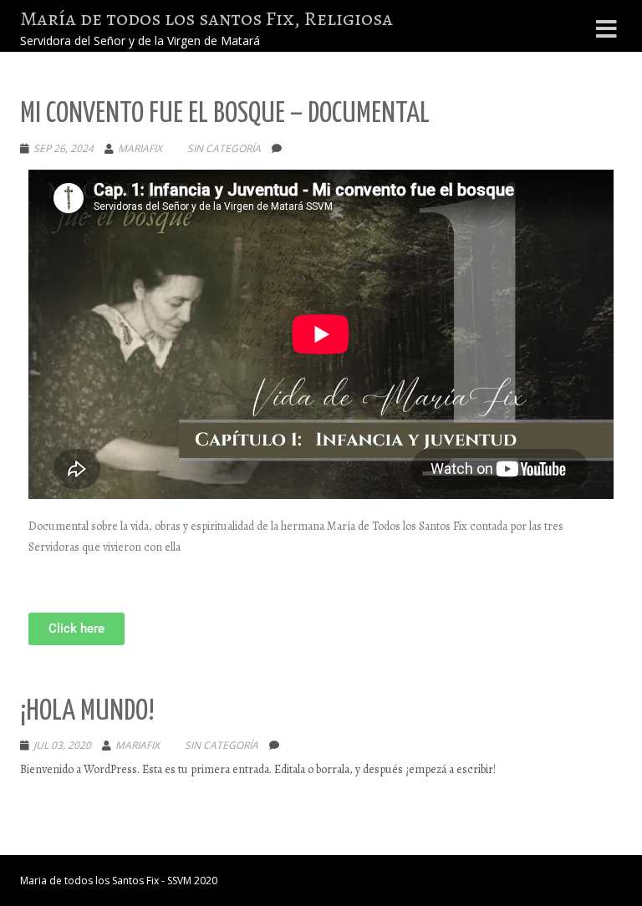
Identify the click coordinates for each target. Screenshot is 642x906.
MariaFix (140, 148)
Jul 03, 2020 (62, 745)
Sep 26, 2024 (63, 148)
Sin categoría (224, 148)
